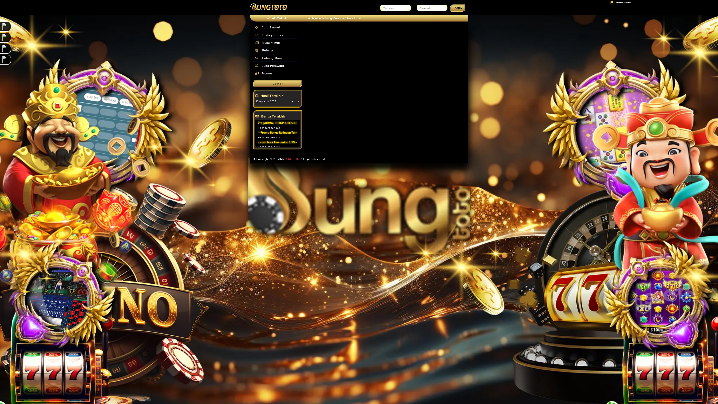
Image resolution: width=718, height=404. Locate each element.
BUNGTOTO (292, 159)
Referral (267, 50)
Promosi (266, 73)
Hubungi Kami (271, 58)
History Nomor (271, 35)
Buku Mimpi (270, 42)
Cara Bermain (271, 27)
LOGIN (458, 8)
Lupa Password (272, 65)
